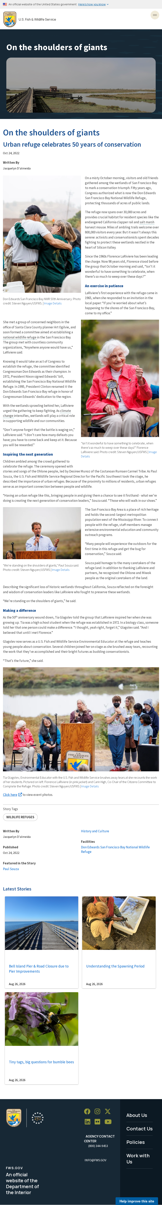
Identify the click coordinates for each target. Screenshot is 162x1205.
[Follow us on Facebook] (88, 1112)
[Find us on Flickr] (99, 1122)
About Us (136, 1115)
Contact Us (139, 1128)
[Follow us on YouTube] (109, 1122)
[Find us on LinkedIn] (89, 1122)
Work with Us (138, 1158)
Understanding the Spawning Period (115, 966)
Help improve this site (137, 1201)
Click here (10, 794)
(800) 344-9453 (98, 1146)
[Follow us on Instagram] (99, 1112)
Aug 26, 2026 (17, 984)
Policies (135, 1142)
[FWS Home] (9, 19)
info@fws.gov (95, 1160)
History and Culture (95, 831)
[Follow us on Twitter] (109, 1112)
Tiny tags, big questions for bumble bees (41, 1062)
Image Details (52, 303)
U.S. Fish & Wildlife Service (37, 19)
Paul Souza (11, 869)
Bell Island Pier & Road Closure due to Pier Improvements (39, 969)
